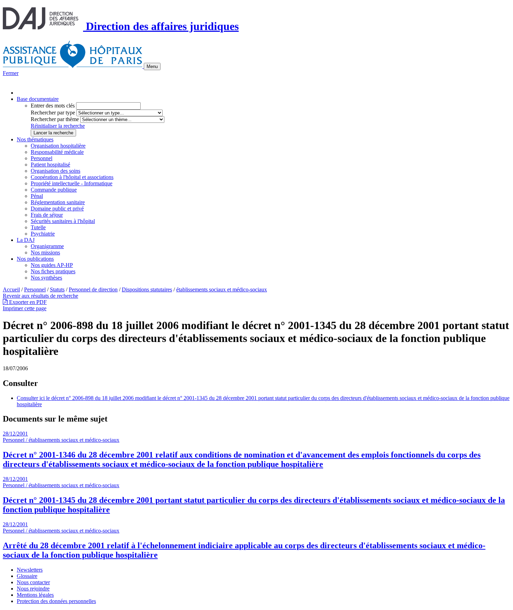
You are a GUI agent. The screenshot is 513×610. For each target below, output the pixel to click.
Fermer (10, 73)
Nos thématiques (35, 139)
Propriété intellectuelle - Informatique (71, 183)
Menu (152, 66)
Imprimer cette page (24, 308)
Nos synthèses (46, 278)
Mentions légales (35, 595)
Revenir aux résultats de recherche (40, 296)
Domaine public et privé (57, 208)
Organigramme (47, 246)
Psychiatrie (43, 234)
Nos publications (35, 259)
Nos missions (45, 252)
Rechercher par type (53, 113)
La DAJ (26, 240)
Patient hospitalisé (50, 165)
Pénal (37, 196)
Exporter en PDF (27, 302)
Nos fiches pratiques (53, 271)
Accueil (11, 289)
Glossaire (27, 576)
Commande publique (54, 190)
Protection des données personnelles (56, 601)
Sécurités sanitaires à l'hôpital (63, 221)
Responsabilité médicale (57, 152)
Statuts (57, 289)
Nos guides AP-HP (52, 265)
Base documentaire (38, 99)
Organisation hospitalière (58, 146)
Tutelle (38, 227)
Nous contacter (33, 582)
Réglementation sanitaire (58, 202)
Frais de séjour (47, 215)
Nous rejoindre (33, 589)
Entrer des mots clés (53, 106)
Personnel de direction (93, 289)
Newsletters (30, 570)
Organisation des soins (55, 171)
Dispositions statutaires (147, 289)
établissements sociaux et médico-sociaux (221, 289)
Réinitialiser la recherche (58, 126)
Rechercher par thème (55, 119)
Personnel (41, 158)
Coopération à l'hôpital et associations (72, 177)
